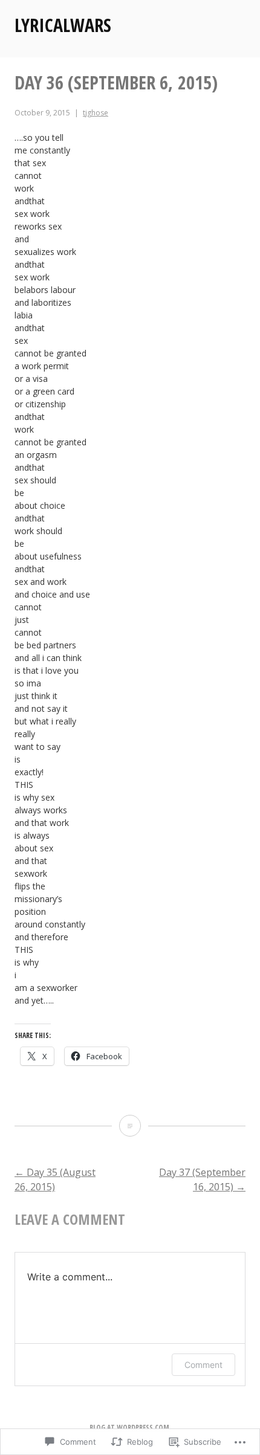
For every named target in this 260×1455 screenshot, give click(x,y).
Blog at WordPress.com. (130, 1427)
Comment (203, 1365)
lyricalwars (63, 25)
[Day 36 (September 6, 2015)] (130, 1126)
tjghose (95, 113)
